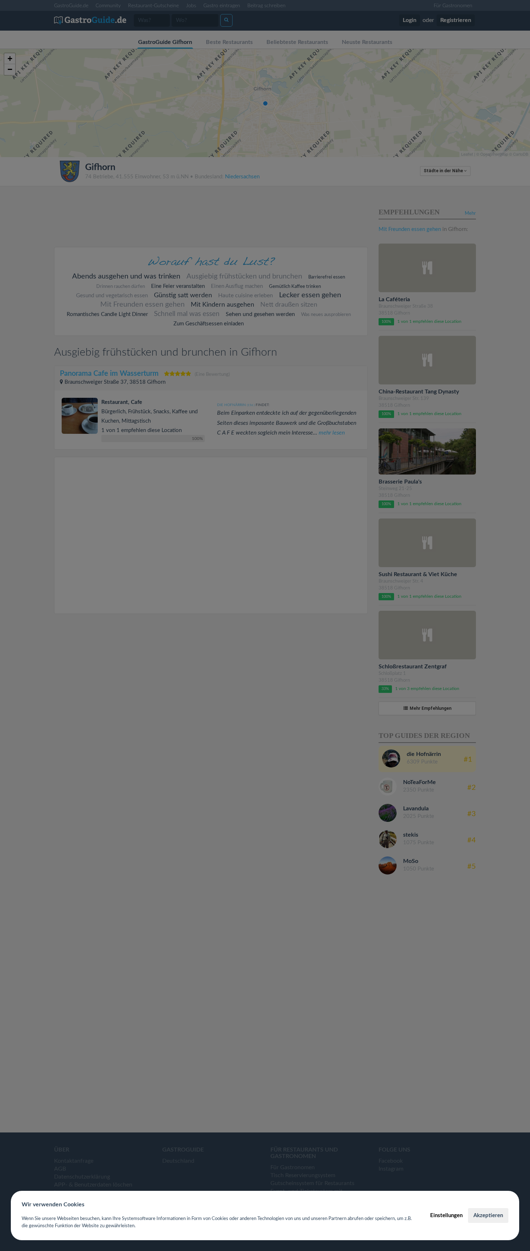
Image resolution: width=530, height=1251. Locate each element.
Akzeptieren (488, 1215)
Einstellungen (446, 1215)
